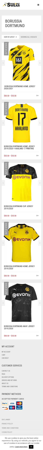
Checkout (5, 358)
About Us (5, 383)
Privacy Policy (7, 424)
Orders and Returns (9, 380)
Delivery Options (8, 377)
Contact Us (6, 371)
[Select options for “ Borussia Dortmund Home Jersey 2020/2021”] (37, 96)
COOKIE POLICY (7, 432)
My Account (6, 352)
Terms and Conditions (10, 386)
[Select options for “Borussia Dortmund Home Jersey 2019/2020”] (37, 276)
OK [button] (31, 447)
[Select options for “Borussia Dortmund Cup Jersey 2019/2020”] (37, 216)
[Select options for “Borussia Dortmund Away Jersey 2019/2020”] (37, 336)
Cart (3, 355)
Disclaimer (6, 420)
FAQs (3, 374)
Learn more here (21, 447)
